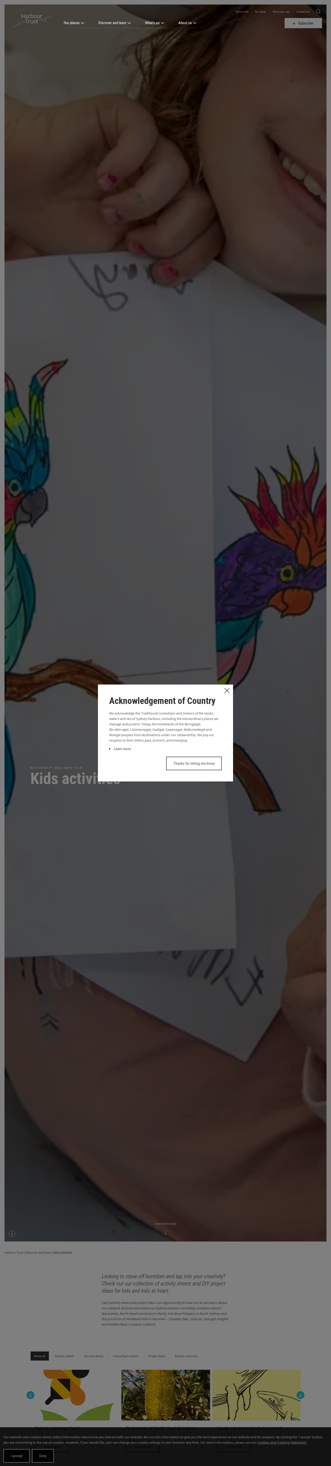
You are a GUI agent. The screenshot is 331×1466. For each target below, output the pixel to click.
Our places (72, 23)
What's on (152, 23)
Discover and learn (112, 23)
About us (185, 23)
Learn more (122, 749)
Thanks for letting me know (194, 763)
